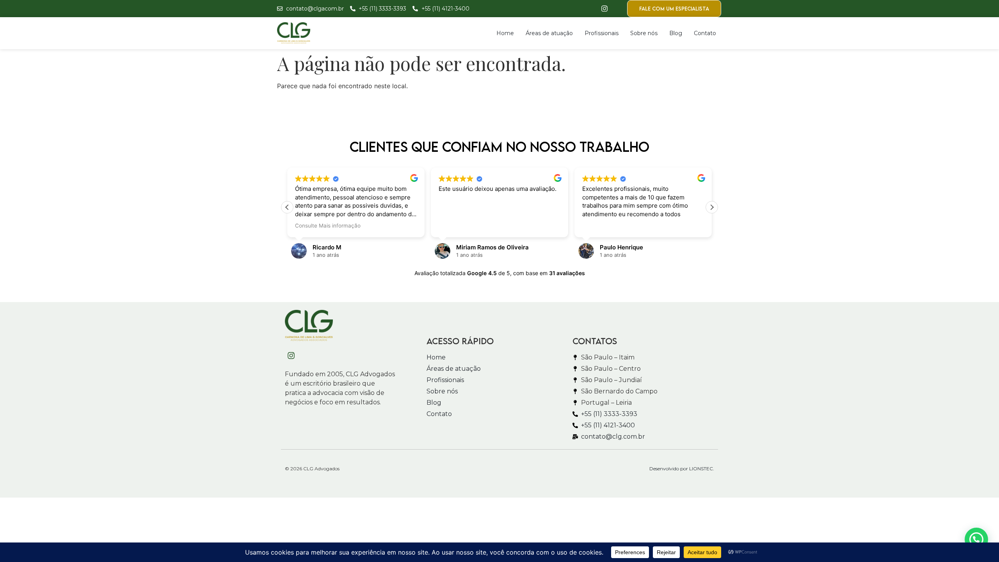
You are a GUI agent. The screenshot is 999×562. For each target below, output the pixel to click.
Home (505, 33)
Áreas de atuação (549, 33)
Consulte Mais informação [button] (328, 225)
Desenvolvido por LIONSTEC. (681, 468)
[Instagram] (604, 8)
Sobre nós (644, 33)
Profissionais (602, 33)
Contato (705, 33)
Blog (675, 33)
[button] (712, 207)
